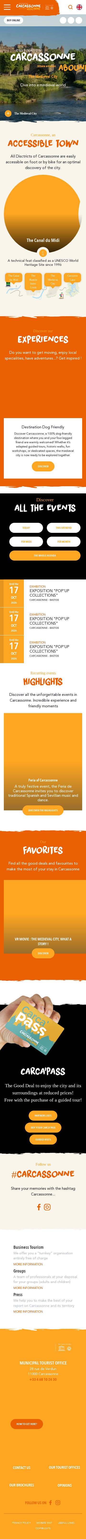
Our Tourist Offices (64, 1467)
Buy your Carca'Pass (43, 1128)
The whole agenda (45, 555)
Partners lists (43, 1116)
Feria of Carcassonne (43, 780)
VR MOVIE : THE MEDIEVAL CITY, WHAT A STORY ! (43, 941)
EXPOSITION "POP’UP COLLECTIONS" (49, 593)
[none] (79, 7)
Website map (44, 1523)
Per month (63, 542)
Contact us (21, 1467)
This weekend (64, 528)
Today (26, 528)
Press (17, 1295)
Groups (19, 1271)
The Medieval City (25, 113)
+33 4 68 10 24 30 (43, 1379)
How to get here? (26, 1424)
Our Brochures (21, 1485)
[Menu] (6, 7)
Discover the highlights (43, 810)
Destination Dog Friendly (43, 427)
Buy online (13, 20)
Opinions (65, 1485)
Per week (26, 542)
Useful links (66, 1523)
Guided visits (43, 1139)
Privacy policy (21, 1523)
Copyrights (43, 1528)
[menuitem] (79, 7)
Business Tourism (28, 1247)
